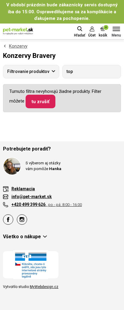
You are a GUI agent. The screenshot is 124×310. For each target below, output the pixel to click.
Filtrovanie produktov (28, 71)
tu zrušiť (40, 101)
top (70, 71)
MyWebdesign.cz (44, 287)
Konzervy (18, 46)
